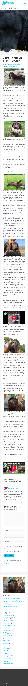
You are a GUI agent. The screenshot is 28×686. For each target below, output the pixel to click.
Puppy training (6, 648)
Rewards (5, 651)
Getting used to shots (8, 637)
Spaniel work (7, 630)
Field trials (5, 627)
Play (4, 647)
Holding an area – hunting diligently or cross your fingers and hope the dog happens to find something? (13, 601)
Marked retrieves (7, 645)
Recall (4, 650)
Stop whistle (6, 656)
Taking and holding (7, 658)
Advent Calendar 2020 (8, 617)
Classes (4, 622)
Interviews (5, 643)
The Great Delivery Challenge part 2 (11, 604)
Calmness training (7, 620)
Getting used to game (8, 635)
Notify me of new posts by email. (13, 551)
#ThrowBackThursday (8, 615)
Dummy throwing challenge (9, 625)
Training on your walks (8, 663)
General (4, 633)
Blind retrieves (6, 618)
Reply (22, 502)
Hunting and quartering (8, 642)
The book (5, 660)
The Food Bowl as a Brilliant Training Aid (12, 598)
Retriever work (7, 629)
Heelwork (5, 638)
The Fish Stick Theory (8, 608)
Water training (6, 664)
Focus (4, 632)
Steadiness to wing (7, 655)
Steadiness (5, 653)
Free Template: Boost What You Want (11, 606)
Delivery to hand (6, 623)
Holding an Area (6, 640)
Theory (4, 661)
